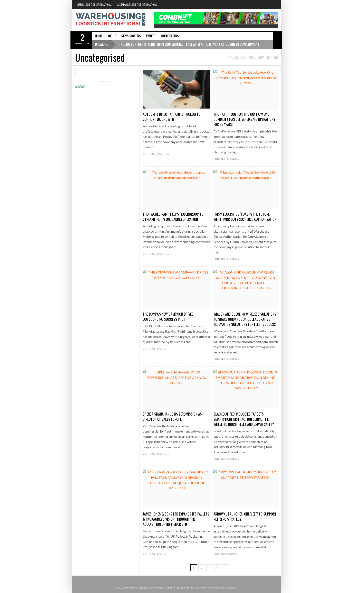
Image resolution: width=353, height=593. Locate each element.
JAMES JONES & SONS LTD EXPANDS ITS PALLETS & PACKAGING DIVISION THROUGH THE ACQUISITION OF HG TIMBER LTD (176, 519)
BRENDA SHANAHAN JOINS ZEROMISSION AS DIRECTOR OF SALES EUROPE (172, 416)
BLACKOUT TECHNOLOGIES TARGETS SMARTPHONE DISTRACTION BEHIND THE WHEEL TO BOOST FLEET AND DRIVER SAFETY (243, 419)
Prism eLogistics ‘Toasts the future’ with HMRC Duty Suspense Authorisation (244, 216)
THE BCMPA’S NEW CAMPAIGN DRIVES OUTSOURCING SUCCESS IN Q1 (168, 316)
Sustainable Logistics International (137, 4)
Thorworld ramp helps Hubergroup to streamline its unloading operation (173, 216)
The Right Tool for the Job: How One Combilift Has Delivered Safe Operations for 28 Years (244, 119)
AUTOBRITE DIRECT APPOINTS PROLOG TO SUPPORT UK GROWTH (172, 116)
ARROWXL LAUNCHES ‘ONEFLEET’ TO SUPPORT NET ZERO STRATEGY (245, 516)
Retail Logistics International (94, 4)
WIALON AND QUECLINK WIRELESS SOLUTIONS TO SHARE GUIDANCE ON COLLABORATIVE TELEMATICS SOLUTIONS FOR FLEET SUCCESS (244, 319)
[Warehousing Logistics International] (110, 19)
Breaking (101, 44)
